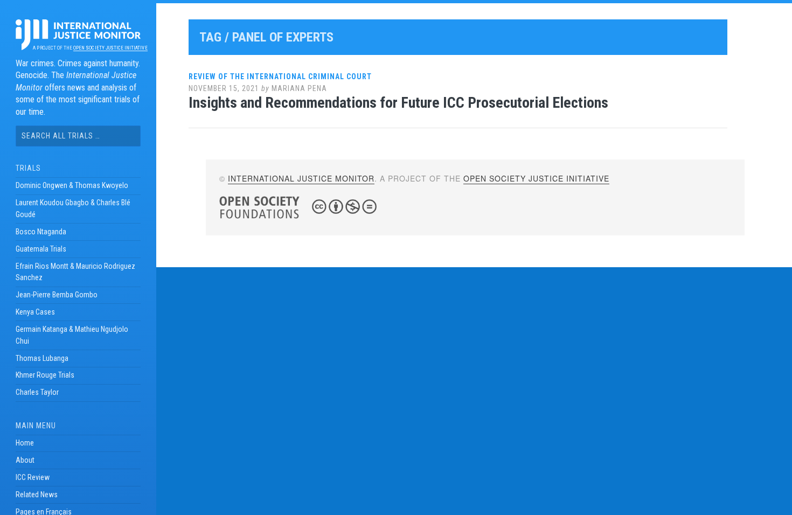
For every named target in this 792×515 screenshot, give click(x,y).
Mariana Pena (299, 88)
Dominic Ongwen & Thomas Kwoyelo (72, 185)
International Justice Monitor (301, 178)
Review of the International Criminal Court (280, 76)
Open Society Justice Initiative (110, 48)
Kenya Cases (35, 312)
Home (25, 443)
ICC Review (33, 477)
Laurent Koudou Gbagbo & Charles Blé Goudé (73, 208)
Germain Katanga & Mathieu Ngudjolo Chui (72, 335)
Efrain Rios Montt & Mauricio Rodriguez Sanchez (75, 272)
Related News (37, 494)
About (25, 460)
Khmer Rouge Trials (45, 375)
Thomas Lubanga (42, 358)
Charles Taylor (37, 392)
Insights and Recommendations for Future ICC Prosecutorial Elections (398, 103)
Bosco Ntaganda (41, 231)
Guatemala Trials (41, 249)
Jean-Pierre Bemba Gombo (57, 294)
